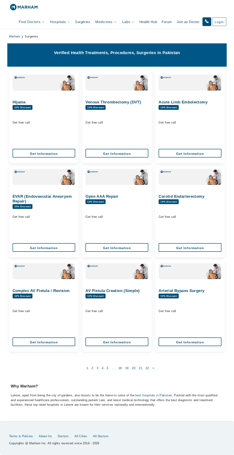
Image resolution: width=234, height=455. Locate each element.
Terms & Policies (21, 436)
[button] (206, 21)
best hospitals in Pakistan (153, 395)
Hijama (19, 102)
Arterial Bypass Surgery (181, 291)
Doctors (63, 436)
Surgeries (82, 22)
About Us (45, 436)
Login (219, 22)
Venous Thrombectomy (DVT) (113, 102)
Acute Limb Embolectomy (183, 102)
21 (140, 368)
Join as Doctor (188, 22)
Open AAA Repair (101, 196)
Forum (167, 22)
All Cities (80, 436)
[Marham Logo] (23, 8)
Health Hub (148, 22)
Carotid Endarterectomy (181, 196)
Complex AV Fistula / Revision (41, 291)
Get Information (44, 153)
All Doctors (101, 436)
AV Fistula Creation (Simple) (112, 291)
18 (120, 368)
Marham (14, 36)
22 (147, 368)
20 (133, 368)
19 (127, 368)
